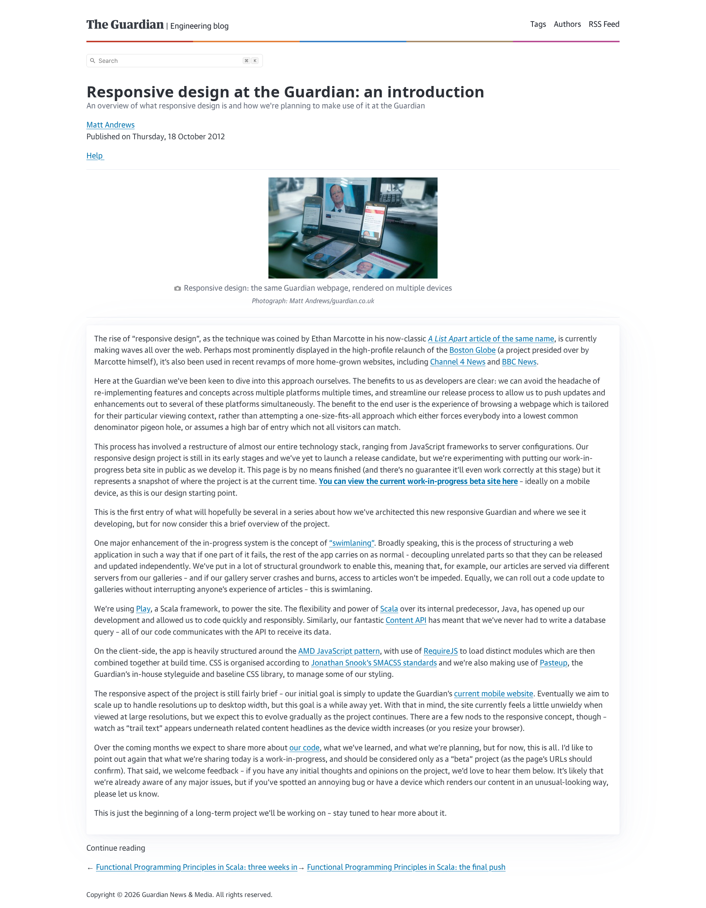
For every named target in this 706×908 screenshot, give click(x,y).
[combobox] (174, 60)
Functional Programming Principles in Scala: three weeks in (196, 867)
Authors (567, 24)
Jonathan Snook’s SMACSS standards (374, 662)
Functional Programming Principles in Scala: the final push (406, 867)
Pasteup (553, 662)
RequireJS (441, 651)
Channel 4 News (457, 361)
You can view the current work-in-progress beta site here (418, 481)
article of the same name (491, 338)
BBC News (519, 361)
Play (143, 608)
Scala (389, 608)
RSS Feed (604, 24)
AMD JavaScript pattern (339, 651)
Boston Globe (472, 350)
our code (304, 747)
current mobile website (493, 693)
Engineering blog (199, 25)
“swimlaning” (351, 543)
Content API (406, 620)
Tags (538, 24)
